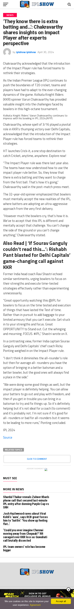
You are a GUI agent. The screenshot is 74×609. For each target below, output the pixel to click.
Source (7, 437)
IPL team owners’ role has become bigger (24, 548)
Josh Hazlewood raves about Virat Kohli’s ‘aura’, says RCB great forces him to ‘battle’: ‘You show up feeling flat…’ (25, 519)
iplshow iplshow (26, 52)
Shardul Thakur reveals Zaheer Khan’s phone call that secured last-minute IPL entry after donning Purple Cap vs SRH (26, 502)
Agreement (35, 605)
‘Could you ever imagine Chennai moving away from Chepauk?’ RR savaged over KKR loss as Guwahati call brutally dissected (25, 535)
